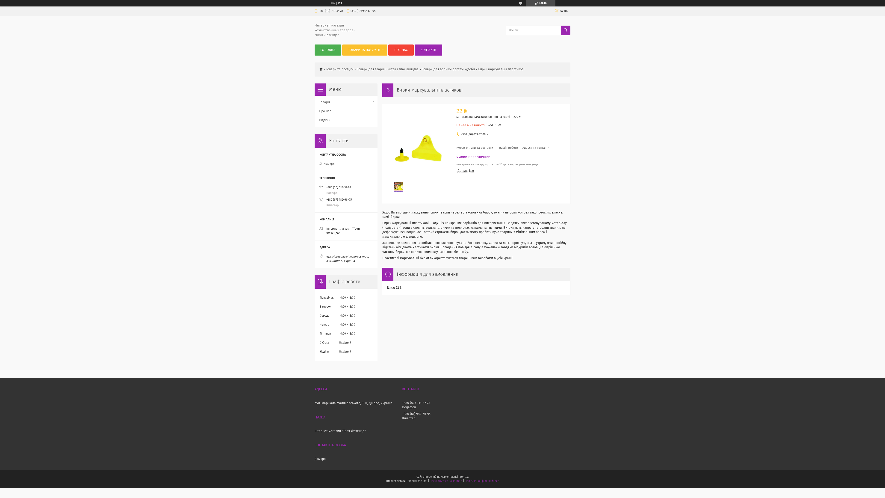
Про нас (401, 50)
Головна (327, 50)
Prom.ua (464, 477)
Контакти (428, 50)
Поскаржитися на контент (446, 481)
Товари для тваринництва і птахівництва (388, 69)
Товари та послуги (364, 50)
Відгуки (324, 120)
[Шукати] (565, 30)
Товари (324, 102)
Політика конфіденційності (482, 481)
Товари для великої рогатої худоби (448, 69)
